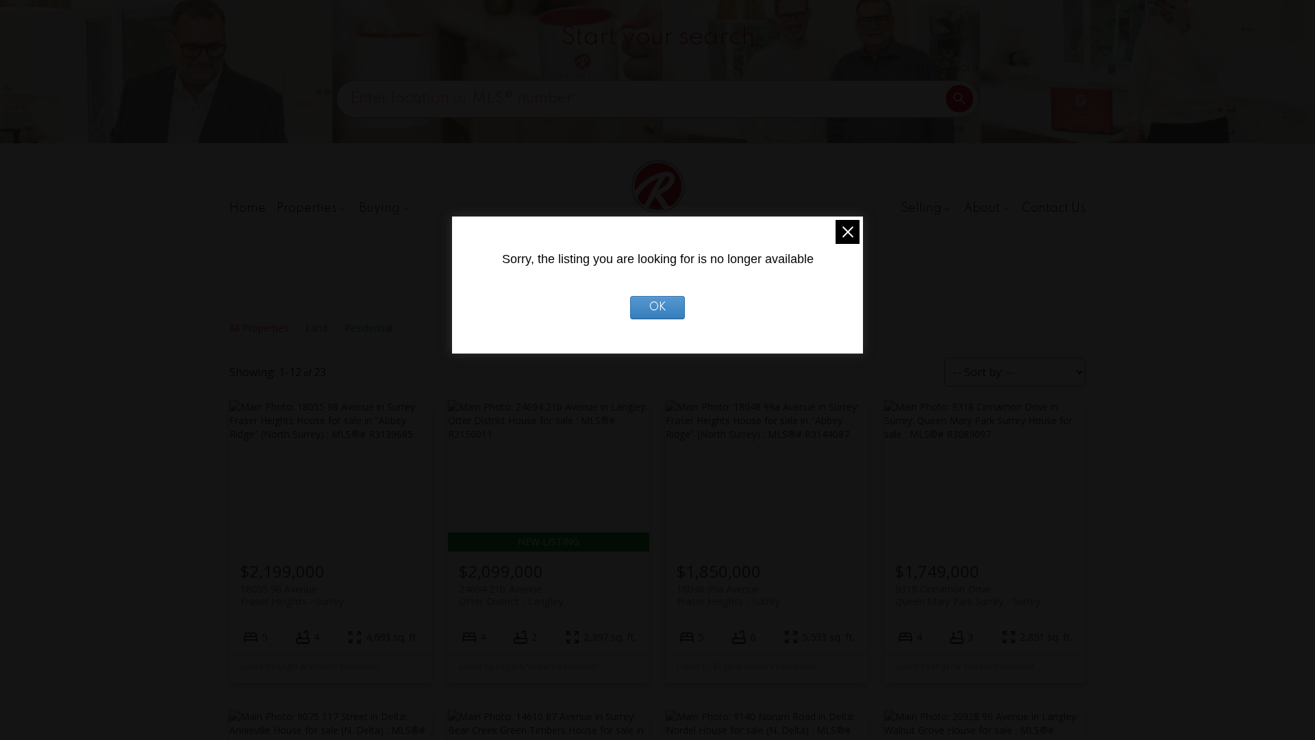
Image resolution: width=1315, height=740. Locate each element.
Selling (921, 208)
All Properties (258, 327)
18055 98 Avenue (292, 594)
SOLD (966, 69)
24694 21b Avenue (511, 594)
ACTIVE (911, 69)
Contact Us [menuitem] (1054, 208)
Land (316, 327)
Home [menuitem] (247, 208)
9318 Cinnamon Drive (967, 594)
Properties (307, 208)
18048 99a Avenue (728, 594)
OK (657, 307)
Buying (379, 208)
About (982, 208)
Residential (368, 327)
